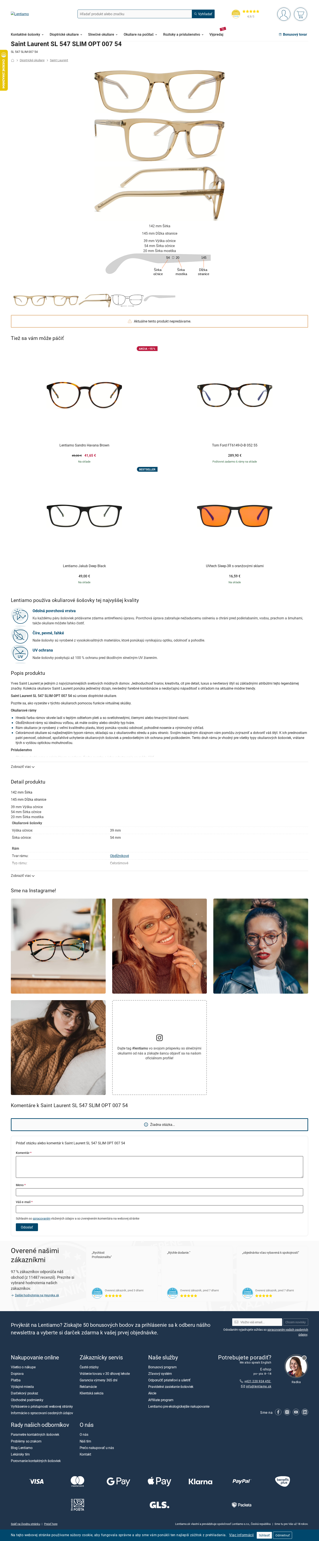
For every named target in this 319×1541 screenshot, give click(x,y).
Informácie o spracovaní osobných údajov (42, 1413)
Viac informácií (241, 1535)
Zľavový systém (160, 1373)
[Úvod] (12, 60)
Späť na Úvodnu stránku (25, 1524)
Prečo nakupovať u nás (97, 1447)
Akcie (152, 1393)
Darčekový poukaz (24, 1393)
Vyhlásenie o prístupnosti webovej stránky (42, 1406)
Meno (21, 1185)
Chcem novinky (295, 1322)
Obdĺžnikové (119, 855)
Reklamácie (88, 1386)
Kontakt (85, 1454)
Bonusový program (162, 1367)
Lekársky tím (20, 1454)
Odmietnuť (282, 1535)
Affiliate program (160, 1399)
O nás (84, 1434)
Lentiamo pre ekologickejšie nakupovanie (178, 1406)
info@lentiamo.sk (258, 1386)
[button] (30, 300)
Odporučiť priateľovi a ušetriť (169, 1380)
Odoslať (27, 1227)
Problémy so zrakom (26, 1441)
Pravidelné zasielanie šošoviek (170, 1386)
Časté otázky (89, 1367)
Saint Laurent (59, 60)
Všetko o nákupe (23, 1367)
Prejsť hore (51, 1524)
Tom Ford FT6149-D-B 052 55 (234, 445)
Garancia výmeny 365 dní (98, 1380)
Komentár (23, 1153)
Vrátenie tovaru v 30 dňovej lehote (105, 1373)
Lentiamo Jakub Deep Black (84, 566)
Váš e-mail (24, 1202)
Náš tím (85, 1441)
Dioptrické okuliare (32, 60)
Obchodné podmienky (27, 1399)
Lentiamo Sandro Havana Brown (84, 445)
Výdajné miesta (22, 1386)
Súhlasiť (264, 1535)
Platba (16, 1380)
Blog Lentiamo (22, 1447)
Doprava (17, 1373)
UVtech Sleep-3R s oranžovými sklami (235, 566)
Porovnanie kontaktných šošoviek (36, 1460)
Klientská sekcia (92, 1393)
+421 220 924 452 (257, 1381)
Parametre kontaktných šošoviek (35, 1434)
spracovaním (41, 1218)
